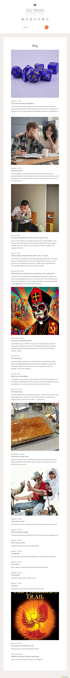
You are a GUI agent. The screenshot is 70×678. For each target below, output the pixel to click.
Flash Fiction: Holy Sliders (19, 376)
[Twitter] (26, 19)
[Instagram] (22, 19)
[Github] (39, 19)
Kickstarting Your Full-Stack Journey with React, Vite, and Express (33, 273)
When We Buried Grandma (19, 532)
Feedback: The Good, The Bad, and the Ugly (25, 656)
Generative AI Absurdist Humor (21, 341)
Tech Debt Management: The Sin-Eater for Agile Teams (29, 238)
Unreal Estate (15, 575)
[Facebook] (31, 19)
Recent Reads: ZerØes (18, 543)
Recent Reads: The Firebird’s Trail (22, 646)
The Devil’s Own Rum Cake (19, 456)
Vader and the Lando (18, 521)
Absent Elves (15, 564)
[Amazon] (35, 19)
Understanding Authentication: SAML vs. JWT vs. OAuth (29, 256)
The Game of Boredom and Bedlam (22, 103)
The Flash (14, 586)
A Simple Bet (15, 553)
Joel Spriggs (35, 11)
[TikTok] (47, 19)
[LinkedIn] (43, 19)
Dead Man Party (16, 358)
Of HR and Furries (17, 171)
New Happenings (17, 392)
